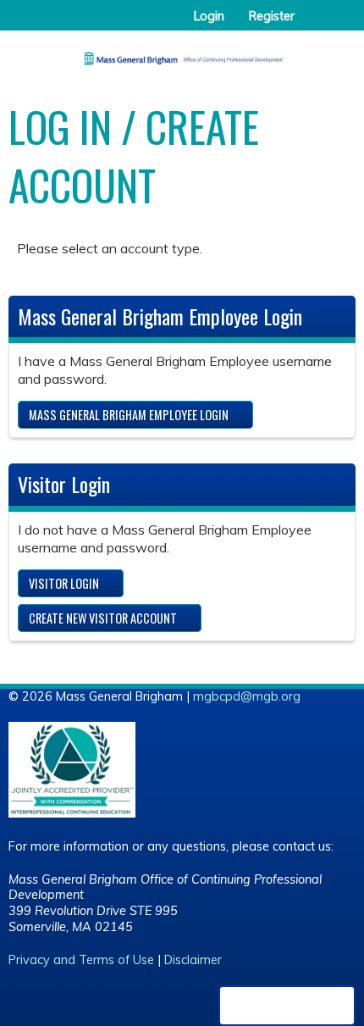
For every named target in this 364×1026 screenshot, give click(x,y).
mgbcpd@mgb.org (247, 696)
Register (272, 16)
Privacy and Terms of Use (81, 960)
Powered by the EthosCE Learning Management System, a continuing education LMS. (287, 1005)
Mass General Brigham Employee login (129, 415)
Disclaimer (193, 960)
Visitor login (64, 583)
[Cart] (314, 24)
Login (209, 16)
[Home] (182, 53)
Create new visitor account (103, 618)
